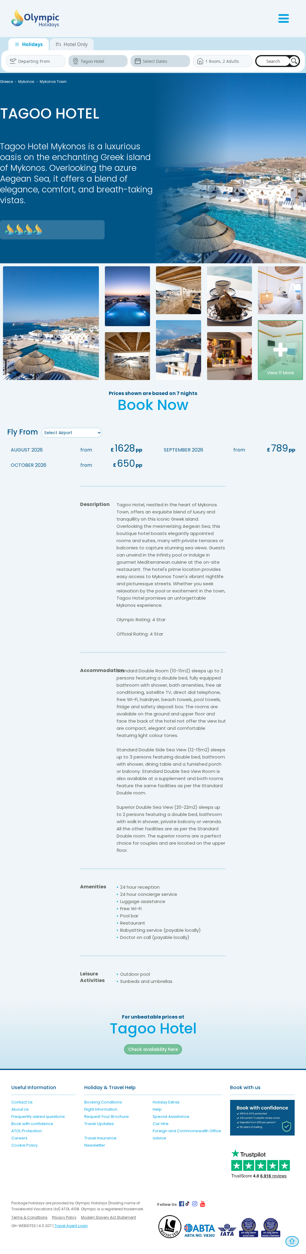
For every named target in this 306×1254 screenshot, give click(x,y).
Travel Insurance (100, 1138)
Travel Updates (99, 1124)
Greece (6, 81)
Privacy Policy (64, 1217)
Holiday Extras (166, 1102)
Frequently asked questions (38, 1116)
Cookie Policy (24, 1145)
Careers (19, 1138)
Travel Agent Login (71, 1225)
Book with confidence (32, 1124)
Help (157, 1109)
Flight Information (100, 1109)
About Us (20, 1109)
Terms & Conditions (29, 1217)
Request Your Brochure (106, 1116)
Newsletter (94, 1145)
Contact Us (22, 1102)
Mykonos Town (53, 81)
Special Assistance (171, 1116)
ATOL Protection (26, 1131)
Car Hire (161, 1124)
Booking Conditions (103, 1102)
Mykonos (26, 81)
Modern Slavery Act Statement (108, 1217)
